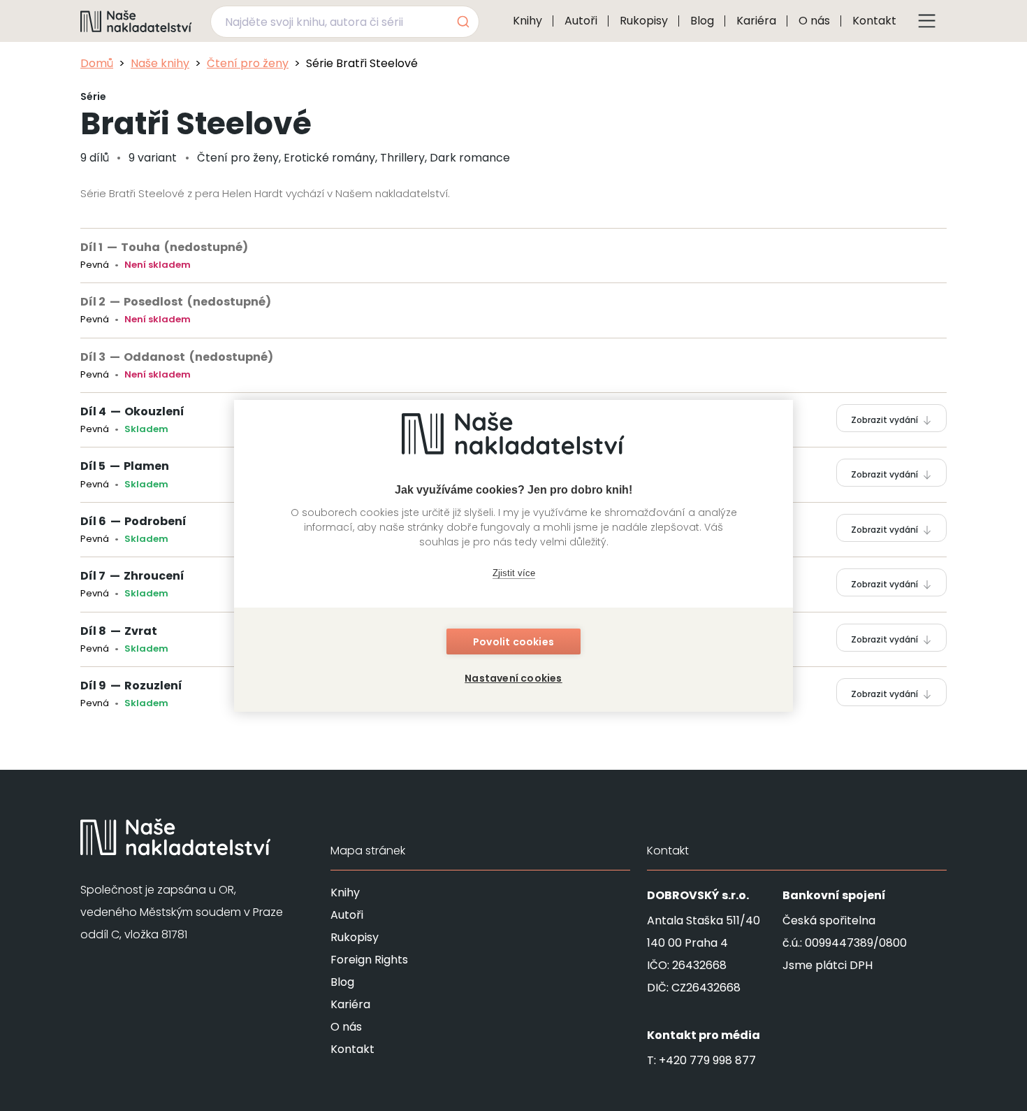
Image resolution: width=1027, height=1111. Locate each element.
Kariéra (756, 21)
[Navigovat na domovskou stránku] (136, 21)
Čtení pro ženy (248, 63)
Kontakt (874, 21)
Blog (702, 21)
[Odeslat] (462, 21)
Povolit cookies (513, 642)
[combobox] (344, 22)
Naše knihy (160, 63)
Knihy (527, 21)
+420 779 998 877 (707, 1060)
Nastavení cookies (513, 678)
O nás (814, 21)
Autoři (581, 21)
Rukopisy (644, 21)
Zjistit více (514, 573)
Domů (96, 63)
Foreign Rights (369, 960)
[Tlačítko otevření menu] (927, 21)
